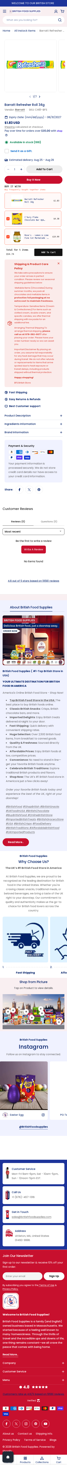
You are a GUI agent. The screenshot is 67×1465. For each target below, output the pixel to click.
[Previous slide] (30, 97)
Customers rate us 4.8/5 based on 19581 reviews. (33, 1394)
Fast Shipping (18, 392)
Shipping (10, 127)
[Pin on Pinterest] (39, 490)
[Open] (7, 1457)
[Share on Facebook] (19, 490)
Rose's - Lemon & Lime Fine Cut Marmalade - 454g (36, 238)
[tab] (31, 608)
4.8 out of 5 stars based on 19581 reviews (33, 581)
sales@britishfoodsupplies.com (31, 1217)
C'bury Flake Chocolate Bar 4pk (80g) (34, 220)
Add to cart (48, 252)
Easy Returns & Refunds (24, 399)
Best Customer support (24, 406)
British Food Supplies (25, 1447)
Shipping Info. (44, 1434)
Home (6, 31)
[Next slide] (39, 97)
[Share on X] (29, 490)
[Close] (58, 263)
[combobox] (33, 20)
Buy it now (33, 180)
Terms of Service (35, 1440)
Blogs (53, 1440)
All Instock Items (24, 31)
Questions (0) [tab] (49, 521)
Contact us (25, 1434)
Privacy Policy (11, 1440)
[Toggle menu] (5, 11)
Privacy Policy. (10, 1289)
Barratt (20, 110)
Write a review (33, 549)
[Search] (60, 20)
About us (8, 1434)
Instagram (33, 1047)
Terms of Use (46, 1285)
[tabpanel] (33, 730)
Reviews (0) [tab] (18, 521)
